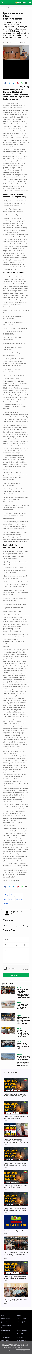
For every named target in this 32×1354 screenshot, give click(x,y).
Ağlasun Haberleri (22, 1330)
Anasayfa (4, 7)
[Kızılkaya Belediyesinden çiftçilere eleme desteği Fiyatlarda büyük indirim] (8, 1030)
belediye (6, 895)
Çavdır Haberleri (5, 1337)
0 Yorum (24, 42)
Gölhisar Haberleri (6, 1340)
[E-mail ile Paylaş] (26, 83)
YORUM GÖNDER (16, 975)
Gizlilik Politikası (21, 1318)
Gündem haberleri (15, 7)
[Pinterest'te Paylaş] (18, 83)
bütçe (12, 895)
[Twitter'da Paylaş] (9, 83)
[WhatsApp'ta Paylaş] (22, 83)
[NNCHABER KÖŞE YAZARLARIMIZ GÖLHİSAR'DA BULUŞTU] (8, 1004)
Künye (2, 1315)
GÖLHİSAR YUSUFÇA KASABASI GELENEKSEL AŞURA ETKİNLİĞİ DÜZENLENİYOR (23, 1020)
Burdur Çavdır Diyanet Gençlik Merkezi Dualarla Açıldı (23, 1046)
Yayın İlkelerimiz (5, 1318)
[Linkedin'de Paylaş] (14, 83)
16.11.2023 (7, 42)
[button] (29, 3)
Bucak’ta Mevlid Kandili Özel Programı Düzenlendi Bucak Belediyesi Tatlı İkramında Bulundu (23, 993)
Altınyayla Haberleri (6, 1334)
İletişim (19, 1315)
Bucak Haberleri (21, 1334)
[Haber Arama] (2, 3)
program (11, 899)
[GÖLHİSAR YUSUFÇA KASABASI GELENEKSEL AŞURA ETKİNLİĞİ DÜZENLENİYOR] (8, 1017)
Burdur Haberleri (5, 1330)
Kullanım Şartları (21, 1322)
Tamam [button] (23, 1350)
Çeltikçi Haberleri (21, 1337)
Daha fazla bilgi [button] (18, 1347)
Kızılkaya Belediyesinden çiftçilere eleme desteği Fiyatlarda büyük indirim (23, 1033)
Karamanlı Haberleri (22, 1340)
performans (19, 895)
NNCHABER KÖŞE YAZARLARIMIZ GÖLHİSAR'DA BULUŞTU (22, 1006)
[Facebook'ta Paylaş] (5, 83)
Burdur (6, 903)
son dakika (19, 899)
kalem (5, 899)
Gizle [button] (9, 1350)
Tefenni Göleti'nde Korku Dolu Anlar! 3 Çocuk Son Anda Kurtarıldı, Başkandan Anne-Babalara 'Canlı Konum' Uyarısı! (23, 1061)
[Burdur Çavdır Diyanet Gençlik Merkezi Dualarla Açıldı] (8, 1043)
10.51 (16, 42)
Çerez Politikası (5, 1322)
